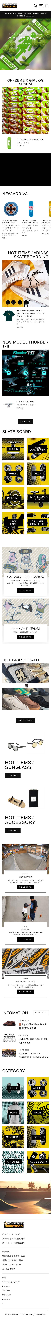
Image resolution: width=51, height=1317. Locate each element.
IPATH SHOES (25, 720)
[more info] (25, 572)
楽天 (4, 1278)
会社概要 (6, 1252)
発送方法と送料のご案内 (12, 1260)
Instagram (6, 1295)
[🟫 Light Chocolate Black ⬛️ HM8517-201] (9, 1023)
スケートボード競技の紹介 (13, 1243)
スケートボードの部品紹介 (13, 1239)
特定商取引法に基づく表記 (13, 1256)
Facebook (6, 1299)
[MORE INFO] (25, 869)
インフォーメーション (11, 1234)
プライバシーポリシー (11, 1264)
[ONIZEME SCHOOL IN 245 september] (9, 1038)
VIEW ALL (25, 422)
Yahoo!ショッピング (10, 1282)
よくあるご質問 (8, 1269)
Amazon (5, 1286)
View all (41, 1013)
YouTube (6, 1290)
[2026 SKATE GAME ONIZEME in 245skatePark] (9, 1053)
